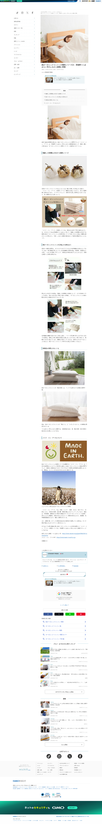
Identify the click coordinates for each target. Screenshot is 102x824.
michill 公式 (83, 653)
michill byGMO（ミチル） (46, 11)
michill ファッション (83, 707)
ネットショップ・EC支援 (27, 820)
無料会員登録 (17, 21)
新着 (15, 31)
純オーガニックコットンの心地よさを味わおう (56, 96)
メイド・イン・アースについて (52, 103)
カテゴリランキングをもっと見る (64, 692)
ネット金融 (64, 820)
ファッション (17, 44)
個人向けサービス (75, 820)
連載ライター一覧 (18, 28)
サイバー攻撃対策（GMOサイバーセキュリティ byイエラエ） (32, 788)
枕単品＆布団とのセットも (51, 100)
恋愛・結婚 (16, 64)
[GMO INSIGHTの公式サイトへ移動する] (19, 781)
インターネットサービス (17, 820)
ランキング (16, 34)
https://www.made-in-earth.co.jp (66, 537)
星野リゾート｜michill (19, 41)
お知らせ (16, 18)
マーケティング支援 (48, 820)
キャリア (16, 71)
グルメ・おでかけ (18, 61)
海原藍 (86, 678)
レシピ (15, 51)
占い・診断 (16, 67)
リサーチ (55, 820)
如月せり (85, 723)
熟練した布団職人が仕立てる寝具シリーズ (55, 93)
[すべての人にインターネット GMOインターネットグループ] (91, 1)
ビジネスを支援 (35, 820)
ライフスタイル (17, 54)
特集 (15, 38)
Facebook (75, 565)
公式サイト (45, 565)
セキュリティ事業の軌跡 (72, 788)
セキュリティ (41, 820)
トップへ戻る (64, 605)
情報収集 (59, 820)
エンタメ (16, 57)
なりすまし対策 (64, 788)
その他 (81, 820)
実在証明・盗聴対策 (16, 788)
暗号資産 (69, 820)
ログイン (16, 24)
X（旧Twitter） (62, 565)
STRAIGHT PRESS (49, 72)
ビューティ (16, 48)
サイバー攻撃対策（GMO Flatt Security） (52, 788)
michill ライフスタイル (83, 661)
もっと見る (64, 744)
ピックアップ (17, 74)
